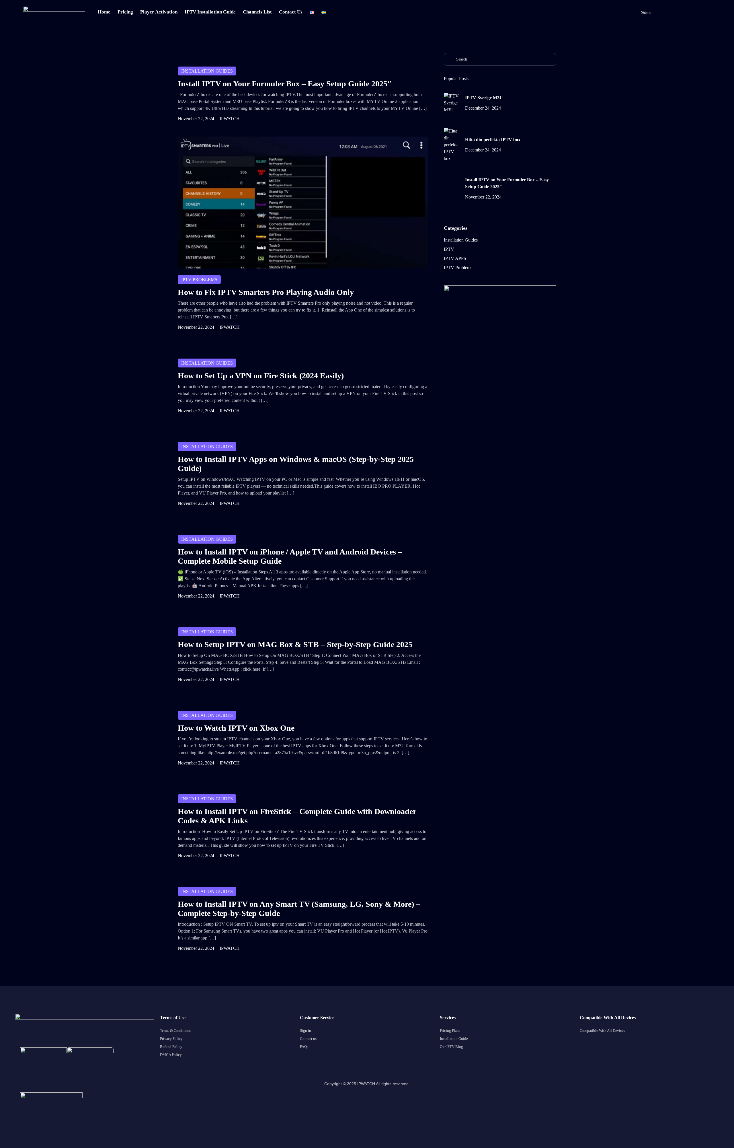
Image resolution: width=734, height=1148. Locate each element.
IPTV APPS (455, 258)
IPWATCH (230, 118)
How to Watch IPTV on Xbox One (236, 727)
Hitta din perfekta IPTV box (492, 139)
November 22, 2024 (196, 118)
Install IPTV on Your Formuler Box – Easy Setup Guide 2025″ (285, 83)
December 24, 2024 (483, 108)
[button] (645, 12)
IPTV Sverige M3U (484, 97)
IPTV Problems (199, 279)
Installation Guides (207, 71)
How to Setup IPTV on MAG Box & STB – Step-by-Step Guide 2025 (295, 644)
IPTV (449, 249)
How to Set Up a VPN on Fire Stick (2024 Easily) (261, 375)
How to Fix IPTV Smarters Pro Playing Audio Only (266, 292)
